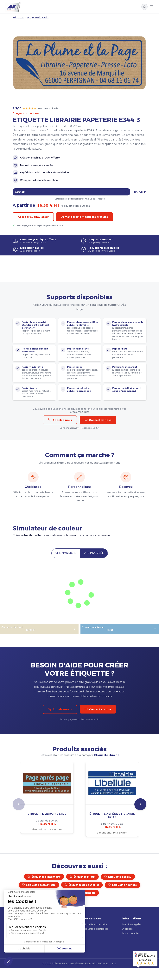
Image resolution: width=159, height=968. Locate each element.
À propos (127, 928)
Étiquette (18, 17)
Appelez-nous (62, 419)
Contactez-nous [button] (100, 419)
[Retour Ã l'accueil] (12, 6)
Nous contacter (130, 933)
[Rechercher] (144, 7)
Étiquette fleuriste (124, 884)
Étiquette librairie (37, 17)
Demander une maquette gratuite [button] (84, 216)
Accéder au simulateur (33, 216)
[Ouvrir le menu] (151, 6)
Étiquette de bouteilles (83, 884)
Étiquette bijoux (84, 876)
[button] (140, 804)
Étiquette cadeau (119, 876)
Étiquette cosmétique (40, 884)
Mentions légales (131, 924)
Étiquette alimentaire (45, 876)
